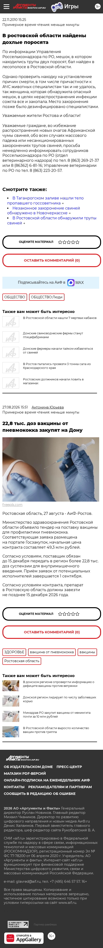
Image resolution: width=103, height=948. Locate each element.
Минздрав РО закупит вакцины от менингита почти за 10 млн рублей (57, 714)
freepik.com (12, 505)
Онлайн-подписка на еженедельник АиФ (47, 780)
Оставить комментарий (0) (52, 260)
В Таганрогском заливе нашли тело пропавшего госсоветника (45, 200)
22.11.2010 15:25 (14, 20)
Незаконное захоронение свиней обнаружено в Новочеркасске (43, 211)
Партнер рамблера (45, 924)
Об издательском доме (28, 767)
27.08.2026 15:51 (15, 407)
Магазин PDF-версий (25, 773)
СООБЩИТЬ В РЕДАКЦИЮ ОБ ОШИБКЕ (39, 794)
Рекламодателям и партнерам (60, 787)
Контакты (14, 787)
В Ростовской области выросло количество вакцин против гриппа (56, 730)
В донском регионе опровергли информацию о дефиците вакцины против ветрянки (58, 684)
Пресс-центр (69, 767)
